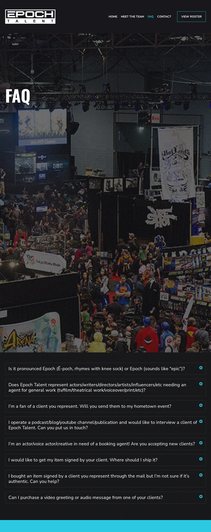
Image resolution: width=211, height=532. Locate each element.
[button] (105, 368)
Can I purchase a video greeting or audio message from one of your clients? (85, 497)
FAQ (151, 17)
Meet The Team (132, 17)
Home (113, 17)
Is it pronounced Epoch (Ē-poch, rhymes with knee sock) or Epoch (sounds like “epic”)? (96, 369)
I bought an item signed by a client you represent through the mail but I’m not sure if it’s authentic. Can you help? (98, 479)
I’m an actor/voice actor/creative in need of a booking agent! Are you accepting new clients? (101, 444)
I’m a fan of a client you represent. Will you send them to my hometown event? (89, 406)
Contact (164, 17)
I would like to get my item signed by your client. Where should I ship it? (82, 460)
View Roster (191, 17)
